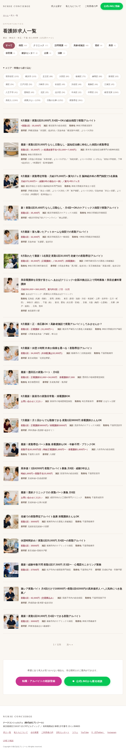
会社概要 (35, 732)
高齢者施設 (81, 45)
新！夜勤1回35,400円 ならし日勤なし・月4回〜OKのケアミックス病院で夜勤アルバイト (70, 207)
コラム (75, 732)
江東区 (109, 84)
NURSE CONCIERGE (17, 6)
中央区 (76, 92)
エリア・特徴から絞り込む (18, 68)
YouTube (85, 732)
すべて (9, 45)
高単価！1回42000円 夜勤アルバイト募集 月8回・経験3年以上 (55, 468)
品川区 (60, 92)
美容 (112, 45)
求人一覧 (7, 732)
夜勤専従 (76, 100)
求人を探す (56, 6)
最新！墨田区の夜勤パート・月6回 (40, 372)
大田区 (64, 76)
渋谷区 (76, 84)
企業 (47, 53)
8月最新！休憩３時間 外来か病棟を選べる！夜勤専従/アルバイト (56, 348)
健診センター (29, 53)
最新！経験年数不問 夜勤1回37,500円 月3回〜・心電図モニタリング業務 (61, 564)
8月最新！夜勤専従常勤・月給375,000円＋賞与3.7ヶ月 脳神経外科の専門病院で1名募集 (69, 176)
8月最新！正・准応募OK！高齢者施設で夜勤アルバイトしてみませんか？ (61, 324)
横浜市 (30, 76)
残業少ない (32, 100)
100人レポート (62, 732)
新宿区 (113, 76)
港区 (10, 84)
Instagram (111, 732)
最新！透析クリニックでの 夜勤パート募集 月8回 (48, 492)
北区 (45, 92)
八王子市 (12, 92)
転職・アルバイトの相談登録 (38, 681)
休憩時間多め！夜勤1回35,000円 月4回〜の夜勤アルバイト (53, 540)
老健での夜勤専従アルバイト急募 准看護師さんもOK (50, 516)
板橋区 (81, 76)
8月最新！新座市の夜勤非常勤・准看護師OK (45, 396)
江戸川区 (26, 84)
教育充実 (111, 92)
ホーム (6, 15)
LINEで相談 (8, 741)
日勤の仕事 (55, 100)
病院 (23, 45)
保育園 (10, 53)
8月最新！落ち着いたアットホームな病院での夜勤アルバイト (55, 231)
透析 (98, 45)
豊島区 (29, 92)
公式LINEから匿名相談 (89, 681)
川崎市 (44, 84)
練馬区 (97, 76)
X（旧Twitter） (98, 732)
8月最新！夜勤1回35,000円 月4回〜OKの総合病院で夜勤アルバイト (58, 120)
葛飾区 (93, 84)
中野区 (93, 92)
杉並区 (60, 84)
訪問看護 (61, 45)
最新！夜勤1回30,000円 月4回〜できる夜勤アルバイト (51, 616)
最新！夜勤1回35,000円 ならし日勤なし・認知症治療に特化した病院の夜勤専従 (65, 144)
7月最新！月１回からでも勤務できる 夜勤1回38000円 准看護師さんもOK (61, 420)
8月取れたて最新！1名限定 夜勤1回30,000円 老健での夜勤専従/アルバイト (62, 256)
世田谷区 (12, 76)
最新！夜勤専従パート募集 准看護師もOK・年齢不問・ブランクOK (58, 444)
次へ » (70, 644)
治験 (61, 53)
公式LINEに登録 (112, 6)
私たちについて (73, 6)
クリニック (40, 45)
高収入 (12, 100)
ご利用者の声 (91, 6)
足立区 (48, 76)
